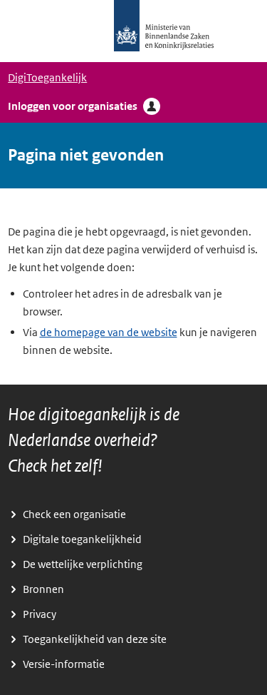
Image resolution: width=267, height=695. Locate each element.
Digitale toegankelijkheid (82, 539)
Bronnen (43, 589)
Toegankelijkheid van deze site (95, 639)
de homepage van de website (108, 332)
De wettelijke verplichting (82, 564)
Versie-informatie (64, 664)
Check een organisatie (74, 514)
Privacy (39, 614)
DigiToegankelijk (47, 78)
